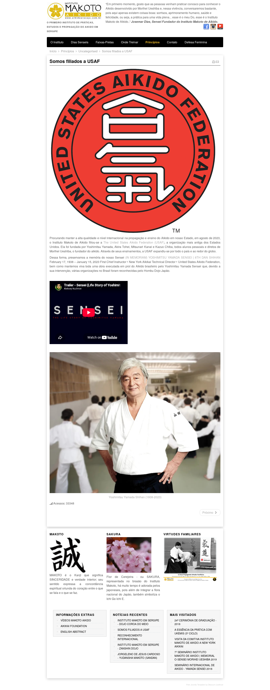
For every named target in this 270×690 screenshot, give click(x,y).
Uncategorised (88, 51)
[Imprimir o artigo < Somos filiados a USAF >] (213, 62)
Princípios (67, 51)
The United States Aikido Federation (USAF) (133, 242)
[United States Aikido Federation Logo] (133, 233)
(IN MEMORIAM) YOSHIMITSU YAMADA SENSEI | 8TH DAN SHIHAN (173, 257)
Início (53, 51)
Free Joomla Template (195, 684)
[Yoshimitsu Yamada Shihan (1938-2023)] (135, 492)
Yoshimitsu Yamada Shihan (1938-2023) (135, 497)
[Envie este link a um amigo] (217, 62)
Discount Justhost (215, 684)
